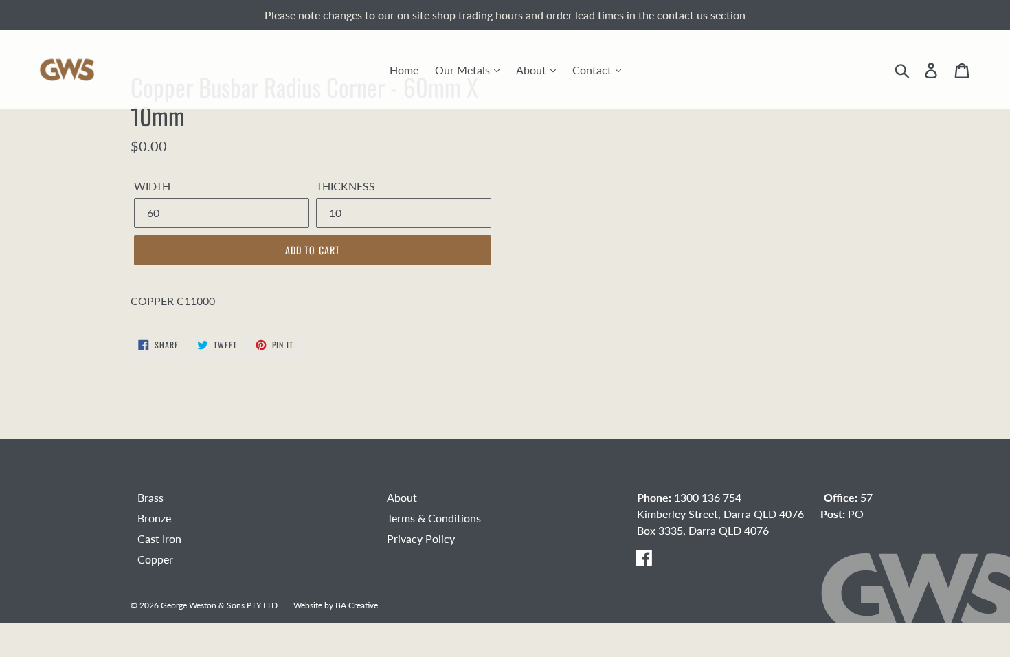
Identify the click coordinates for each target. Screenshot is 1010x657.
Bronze (154, 517)
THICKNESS (345, 185)
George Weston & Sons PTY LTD (219, 605)
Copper (155, 559)
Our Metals (464, 69)
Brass (150, 497)
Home (404, 69)
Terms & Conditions (434, 517)
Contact (593, 69)
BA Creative (356, 605)
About (532, 69)
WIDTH (152, 185)
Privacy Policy (421, 538)
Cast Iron (159, 538)
